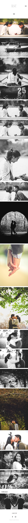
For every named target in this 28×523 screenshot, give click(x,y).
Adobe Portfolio (16, 519)
